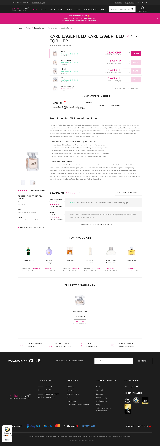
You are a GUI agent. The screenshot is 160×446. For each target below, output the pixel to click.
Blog (69, 398)
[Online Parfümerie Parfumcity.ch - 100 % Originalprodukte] (21, 9)
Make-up (69, 9)
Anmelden (118, 3)
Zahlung (99, 394)
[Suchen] (132, 9)
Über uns (70, 387)
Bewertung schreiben (127, 193)
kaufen (136, 53)
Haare (60, 9)
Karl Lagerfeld (115, 105)
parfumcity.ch (117, 436)
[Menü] (11, 426)
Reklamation (101, 401)
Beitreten (142, 361)
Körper (52, 9)
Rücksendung (101, 398)
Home (20, 28)
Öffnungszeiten (73, 394)
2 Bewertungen (37, 191)
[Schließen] (157, 18)
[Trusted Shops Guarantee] (137, 400)
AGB (98, 387)
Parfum (34, 9)
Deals (78, 9)
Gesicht (43, 9)
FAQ (98, 405)
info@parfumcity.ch (38, 3)
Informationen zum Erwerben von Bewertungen (96, 224)
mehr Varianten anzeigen (97, 96)
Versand (99, 390)
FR (142, 3)
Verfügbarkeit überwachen (126, 88)
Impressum (71, 390)
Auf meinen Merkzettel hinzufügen (32, 227)
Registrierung (130, 3)
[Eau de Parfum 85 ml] (32, 161)
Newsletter (71, 401)
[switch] (7, 440)
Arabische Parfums (90, 9)
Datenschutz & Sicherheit (78, 405)
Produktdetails (59, 118)
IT (146, 3)
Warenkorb (142, 11)
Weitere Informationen (84, 118)
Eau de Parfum (39, 28)
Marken (103, 9)
